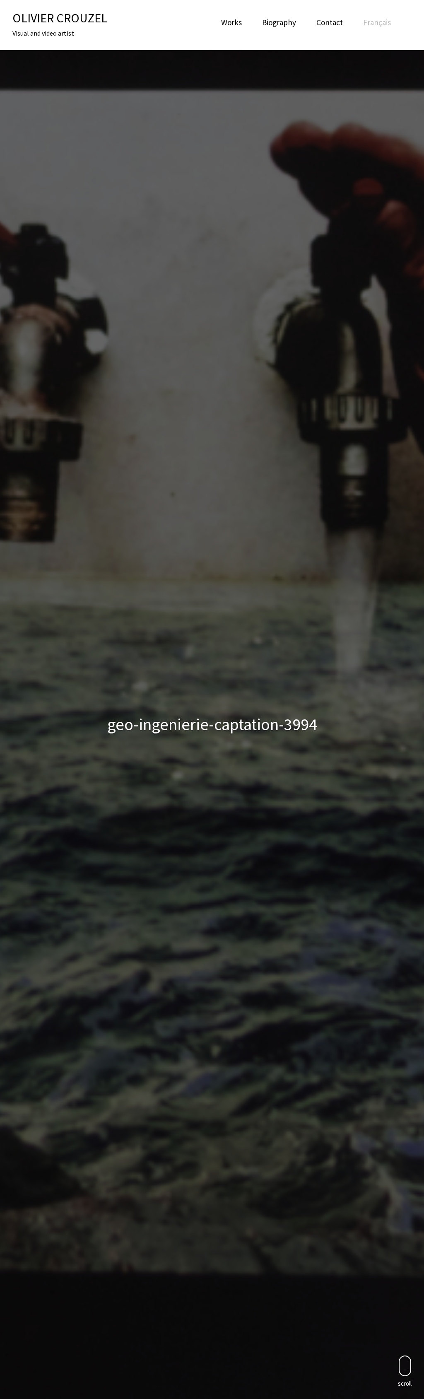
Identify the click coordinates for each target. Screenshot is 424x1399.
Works (231, 22)
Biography (279, 22)
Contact (329, 22)
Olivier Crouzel (59, 18)
